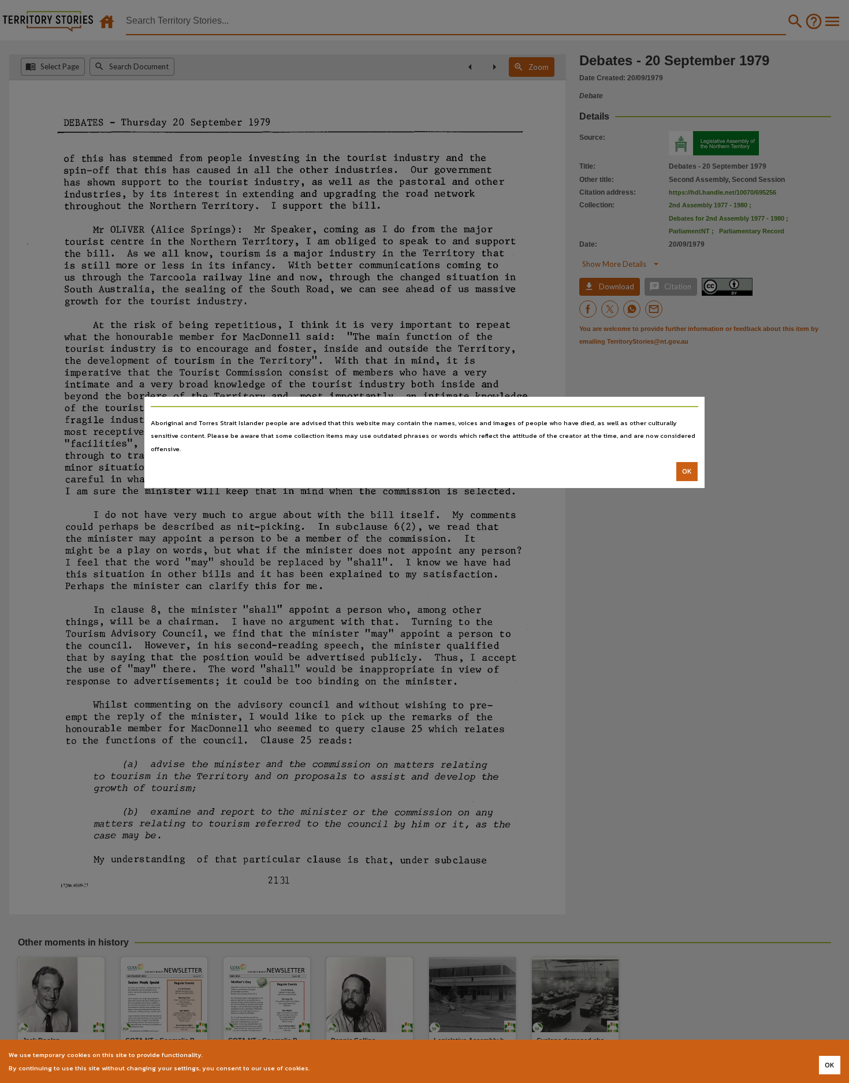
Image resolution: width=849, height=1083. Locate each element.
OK (687, 471)
